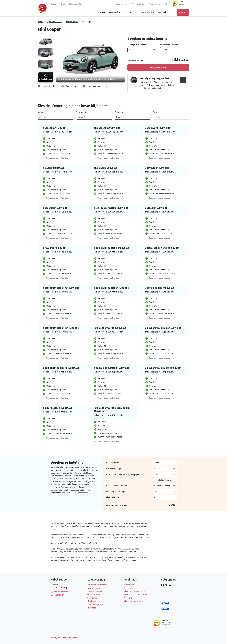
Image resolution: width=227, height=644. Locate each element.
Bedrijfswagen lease (96, 604)
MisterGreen (154, 4)
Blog (63, 4)
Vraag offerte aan (158, 67)
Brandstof (119, 112)
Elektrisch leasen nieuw (134, 591)
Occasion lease (93, 594)
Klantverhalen (75, 4)
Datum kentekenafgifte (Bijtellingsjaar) (123, 474)
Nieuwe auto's (72, 22)
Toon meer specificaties (57, 158)
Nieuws (54, 4)
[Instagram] (170, 584)
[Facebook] (162, 584)
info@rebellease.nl (61, 592)
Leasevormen (146, 12)
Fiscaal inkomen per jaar (117, 485)
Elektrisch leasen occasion (135, 594)
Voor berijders (122, 4)
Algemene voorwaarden (134, 601)
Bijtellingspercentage (115, 491)
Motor (40, 112)
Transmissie (81, 112)
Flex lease (91, 601)
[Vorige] (60, 59)
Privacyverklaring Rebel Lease (64, 638)
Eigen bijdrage (112, 497)
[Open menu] (122, 12)
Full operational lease (96, 585)
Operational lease (54, 22)
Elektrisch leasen (94, 591)
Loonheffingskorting (163, 480)
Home (102, 12)
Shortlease (92, 598)
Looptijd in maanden (136, 45)
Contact (183, 12)
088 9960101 (58, 595)
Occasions (128, 588)
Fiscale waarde (112, 463)
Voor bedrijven (138, 4)
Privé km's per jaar (114, 468)
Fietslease (91, 608)
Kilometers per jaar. (169, 45)
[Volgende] (120, 59)
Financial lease (93, 588)
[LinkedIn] (166, 584)
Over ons (128, 598)
